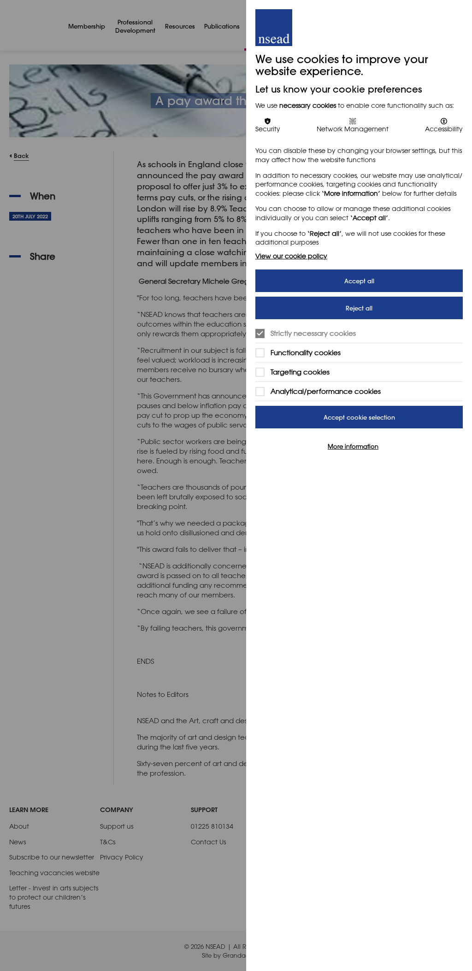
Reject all (359, 308)
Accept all (359, 281)
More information (353, 446)
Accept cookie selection (359, 417)
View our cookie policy (291, 256)
